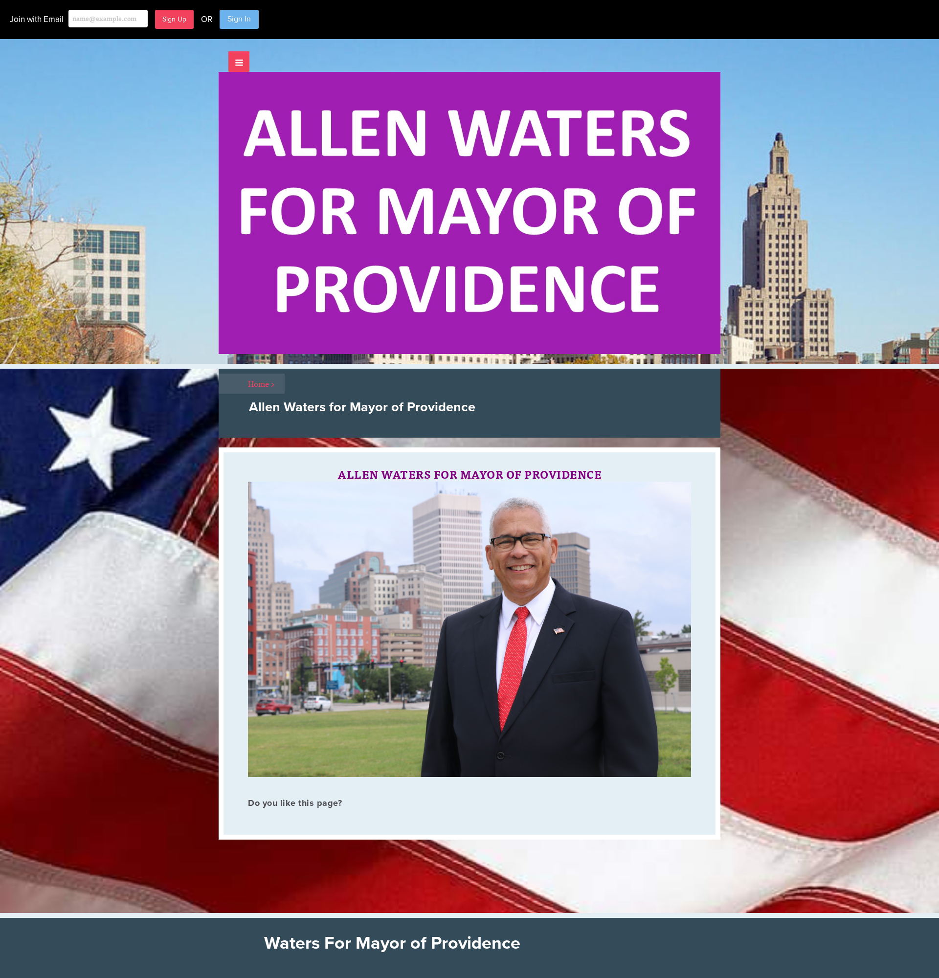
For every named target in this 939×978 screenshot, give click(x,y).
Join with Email (37, 19)
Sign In (239, 19)
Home (261, 383)
